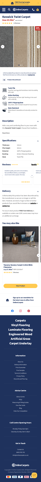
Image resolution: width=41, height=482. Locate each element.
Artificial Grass (20, 339)
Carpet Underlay (20, 343)
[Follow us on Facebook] (12, 311)
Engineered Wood (20, 334)
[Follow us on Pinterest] (28, 311)
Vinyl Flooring (20, 325)
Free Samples (20, 370)
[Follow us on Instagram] (20, 311)
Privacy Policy (20, 376)
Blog (20, 408)
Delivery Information (20, 365)
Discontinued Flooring (20, 379)
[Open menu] (4, 9)
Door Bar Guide (20, 405)
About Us (20, 362)
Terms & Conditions (21, 373)
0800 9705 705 (20, 452)
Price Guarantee (20, 367)
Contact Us (31, 75)
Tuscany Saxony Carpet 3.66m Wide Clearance (18, 266)
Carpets (20, 320)
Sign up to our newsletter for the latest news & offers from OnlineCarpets (23, 300)
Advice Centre (20, 397)
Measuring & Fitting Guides (20, 402)
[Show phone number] (33, 9)
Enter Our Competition (20, 411)
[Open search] (9, 9)
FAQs (20, 400)
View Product (20, 286)
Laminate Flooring (20, 329)
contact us (6, 206)
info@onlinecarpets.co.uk (20, 455)
